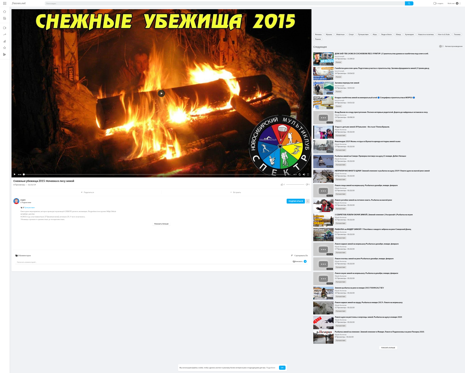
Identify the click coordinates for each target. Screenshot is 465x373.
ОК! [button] (282, 368)
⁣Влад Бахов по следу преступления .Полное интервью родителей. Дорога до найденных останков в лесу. (381, 112)
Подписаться (296, 201)
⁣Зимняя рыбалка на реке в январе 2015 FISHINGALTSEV (359, 288)
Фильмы (318, 34)
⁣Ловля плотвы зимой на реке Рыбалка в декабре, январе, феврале (364, 258)
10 (299, 174)
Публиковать (298, 261)
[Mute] (304, 174)
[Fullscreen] (308, 174)
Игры (375, 34)
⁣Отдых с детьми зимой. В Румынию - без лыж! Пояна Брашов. (362, 127)
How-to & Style (444, 34)
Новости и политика (426, 34)
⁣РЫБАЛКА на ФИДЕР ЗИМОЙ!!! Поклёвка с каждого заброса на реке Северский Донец (373, 229)
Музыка (329, 34)
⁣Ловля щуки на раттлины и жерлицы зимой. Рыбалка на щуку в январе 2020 (368, 317)
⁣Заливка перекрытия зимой (347, 83)
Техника (457, 34)
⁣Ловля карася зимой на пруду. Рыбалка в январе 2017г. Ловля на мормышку (369, 302)
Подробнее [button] (270, 368)
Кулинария (409, 34)
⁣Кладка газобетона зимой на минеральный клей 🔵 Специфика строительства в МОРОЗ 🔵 (375, 97)
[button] (454, 3)
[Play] (14, 174)
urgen (23, 200)
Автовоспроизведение (454, 46)
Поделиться (89, 192)
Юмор (398, 34)
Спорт (351, 34)
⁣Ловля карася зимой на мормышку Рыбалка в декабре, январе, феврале (367, 244)
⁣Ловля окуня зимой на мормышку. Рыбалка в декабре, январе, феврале (366, 273)
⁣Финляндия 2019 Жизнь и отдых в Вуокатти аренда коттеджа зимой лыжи (367, 141)
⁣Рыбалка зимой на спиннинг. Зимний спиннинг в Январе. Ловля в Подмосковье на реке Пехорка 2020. (379, 332)
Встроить (237, 192)
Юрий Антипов (340, 115)
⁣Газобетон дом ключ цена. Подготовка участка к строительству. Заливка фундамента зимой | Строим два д (382, 68)
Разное (318, 39)
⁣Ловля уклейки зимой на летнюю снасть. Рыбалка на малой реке (363, 200)
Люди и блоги (386, 34)
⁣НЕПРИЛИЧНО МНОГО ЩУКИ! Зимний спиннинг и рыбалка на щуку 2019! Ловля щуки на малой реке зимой (382, 171)
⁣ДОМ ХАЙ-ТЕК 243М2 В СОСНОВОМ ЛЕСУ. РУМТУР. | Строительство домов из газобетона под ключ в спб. (381, 53)
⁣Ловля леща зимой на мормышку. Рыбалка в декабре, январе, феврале (366, 185)
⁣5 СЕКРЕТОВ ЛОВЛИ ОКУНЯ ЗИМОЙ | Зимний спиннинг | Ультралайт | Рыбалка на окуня (374, 214)
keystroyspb (339, 56)
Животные (340, 34)
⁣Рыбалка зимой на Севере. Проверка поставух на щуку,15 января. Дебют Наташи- (371, 156)
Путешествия (363, 34)
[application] (161, 93)
